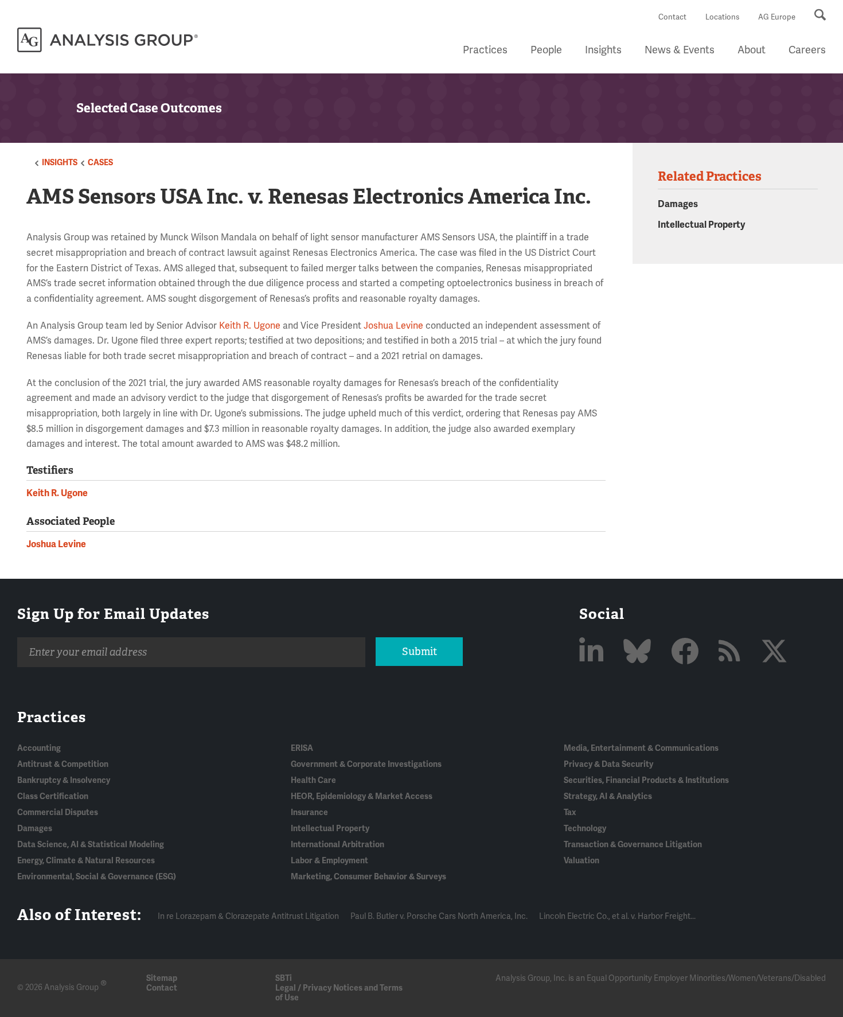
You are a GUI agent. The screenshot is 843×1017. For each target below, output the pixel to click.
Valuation (581, 861)
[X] (774, 652)
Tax (570, 812)
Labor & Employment (329, 861)
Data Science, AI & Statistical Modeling (90, 845)
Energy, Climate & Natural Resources (86, 861)
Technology (585, 828)
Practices (485, 50)
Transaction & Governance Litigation (633, 845)
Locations (722, 17)
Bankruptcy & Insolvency (63, 780)
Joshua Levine (393, 326)
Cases (100, 162)
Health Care (313, 780)
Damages (678, 204)
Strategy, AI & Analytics (608, 796)
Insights (603, 50)
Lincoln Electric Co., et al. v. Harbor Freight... (617, 916)
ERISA (302, 748)
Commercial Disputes (57, 812)
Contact (672, 17)
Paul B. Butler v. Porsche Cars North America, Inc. (439, 916)
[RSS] (733, 652)
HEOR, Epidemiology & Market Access (361, 796)
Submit (419, 651)
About (751, 50)
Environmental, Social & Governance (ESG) (96, 877)
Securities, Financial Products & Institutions (646, 780)
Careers (807, 50)
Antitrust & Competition (62, 764)
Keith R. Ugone (249, 326)
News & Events (680, 50)
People (546, 50)
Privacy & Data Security (608, 764)
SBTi (283, 978)
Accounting (39, 748)
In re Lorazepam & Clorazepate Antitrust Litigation (248, 916)
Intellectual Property (701, 225)
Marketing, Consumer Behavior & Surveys (368, 877)
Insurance (309, 812)
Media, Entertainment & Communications (641, 748)
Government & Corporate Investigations (366, 764)
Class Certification (52, 796)
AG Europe (776, 17)
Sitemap (161, 978)
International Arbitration (337, 845)
